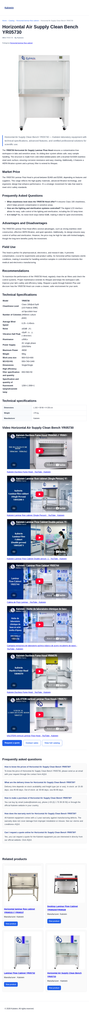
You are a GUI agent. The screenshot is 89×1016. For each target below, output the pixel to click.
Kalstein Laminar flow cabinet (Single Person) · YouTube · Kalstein (35, 515)
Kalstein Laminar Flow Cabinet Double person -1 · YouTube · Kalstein (37, 559)
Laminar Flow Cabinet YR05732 (19, 973)
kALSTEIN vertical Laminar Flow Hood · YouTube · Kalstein (32, 736)
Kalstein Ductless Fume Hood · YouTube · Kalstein (29, 472)
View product (11, 924)
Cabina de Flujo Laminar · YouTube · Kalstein (26, 602)
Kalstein (9, 7)
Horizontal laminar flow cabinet (21, 43)
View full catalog (52, 743)
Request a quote (12, 743)
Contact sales (32, 743)
